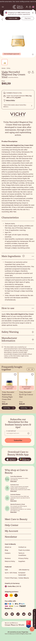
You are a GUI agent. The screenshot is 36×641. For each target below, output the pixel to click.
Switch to (13, 18)
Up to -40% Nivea (11, 573)
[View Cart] (30, 7)
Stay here (28, 18)
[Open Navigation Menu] (3, 7)
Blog (6, 550)
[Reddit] (23, 614)
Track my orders (24, 550)
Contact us (22, 547)
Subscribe (18, 440)
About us (8, 547)
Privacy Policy (23, 558)
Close (33, 13)
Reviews (8, 558)
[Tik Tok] (18, 614)
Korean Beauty (23, 578)
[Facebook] (12, 614)
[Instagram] (6, 614)
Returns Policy (10, 561)
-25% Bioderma (23, 570)
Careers (7, 553)
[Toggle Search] (6, 7)
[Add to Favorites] (29, 72)
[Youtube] (29, 614)
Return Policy (10, 100)
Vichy (5, 72)
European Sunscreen (22, 574)
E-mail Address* (11, 431)
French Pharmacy (11, 578)
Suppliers (21, 561)
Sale (6, 570)
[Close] (34, 610)
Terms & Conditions (22, 554)
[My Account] (27, 7)
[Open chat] (32, 629)
